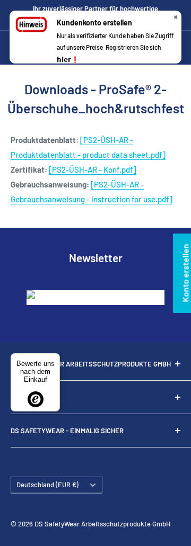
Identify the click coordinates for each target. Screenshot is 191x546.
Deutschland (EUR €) (47, 484)
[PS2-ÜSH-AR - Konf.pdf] (92, 169)
